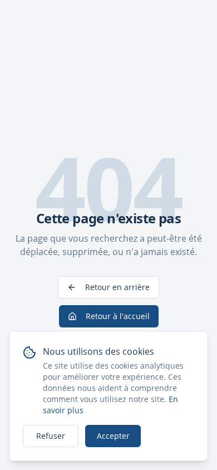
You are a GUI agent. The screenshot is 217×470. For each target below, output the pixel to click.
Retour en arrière (117, 287)
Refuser (50, 435)
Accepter (113, 435)
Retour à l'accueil (118, 316)
